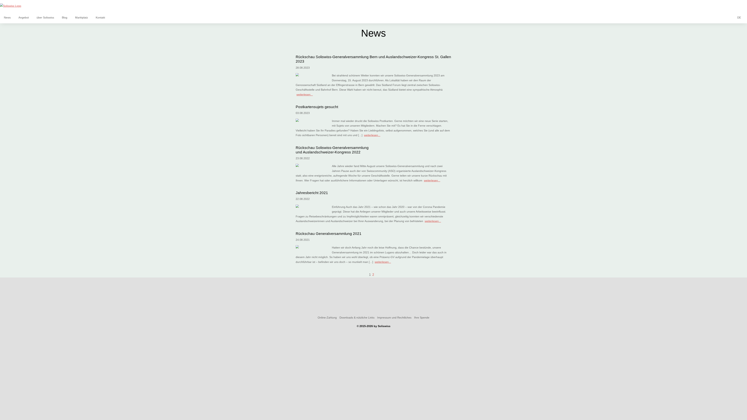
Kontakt (100, 17)
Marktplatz (81, 17)
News (7, 17)
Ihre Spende (421, 317)
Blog (64, 17)
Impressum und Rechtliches (394, 317)
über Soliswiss (45, 17)
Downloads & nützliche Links (356, 317)
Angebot (23, 17)
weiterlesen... (304, 94)
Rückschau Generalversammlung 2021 (328, 234)
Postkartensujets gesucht (317, 107)
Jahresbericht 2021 (312, 193)
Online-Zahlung (327, 317)
